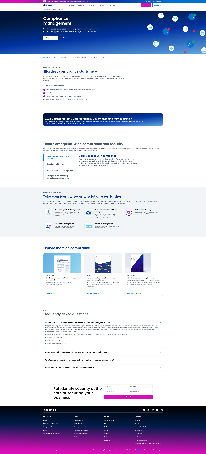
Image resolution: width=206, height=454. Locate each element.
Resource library (109, 420)
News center (139, 430)
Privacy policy (110, 450)
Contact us (157, 5)
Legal (103, 450)
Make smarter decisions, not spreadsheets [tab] (59, 157)
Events (106, 430)
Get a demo (146, 5)
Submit (128, 397)
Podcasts (107, 427)
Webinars (107, 433)
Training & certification (81, 430)
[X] (148, 410)
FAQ (104, 57)
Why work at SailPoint (141, 427)
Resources (94, 57)
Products (46, 9)
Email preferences (147, 450)
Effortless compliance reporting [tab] (60, 170)
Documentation (79, 423)
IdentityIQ (46, 430)
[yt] (157, 410)
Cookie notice (119, 450)
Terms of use (96, 450)
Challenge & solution (49, 57)
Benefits (64, 57)
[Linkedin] (144, 410)
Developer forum (79, 427)
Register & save (85, 1)
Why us (137, 423)
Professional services (80, 433)
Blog (105, 423)
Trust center (139, 433)
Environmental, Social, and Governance (147, 444)
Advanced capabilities (79, 57)
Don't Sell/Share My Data (131, 450)
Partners (107, 437)
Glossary (107, 440)
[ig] (162, 410)
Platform (46, 420)
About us (137, 420)
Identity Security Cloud (50, 423)
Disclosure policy (158, 450)
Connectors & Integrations (51, 433)
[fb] (153, 410)
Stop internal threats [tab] (55, 164)
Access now (155, 120)
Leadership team (140, 437)
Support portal (78, 420)
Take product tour (51, 38)
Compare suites (48, 427)
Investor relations (140, 440)
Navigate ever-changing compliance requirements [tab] (58, 177)
